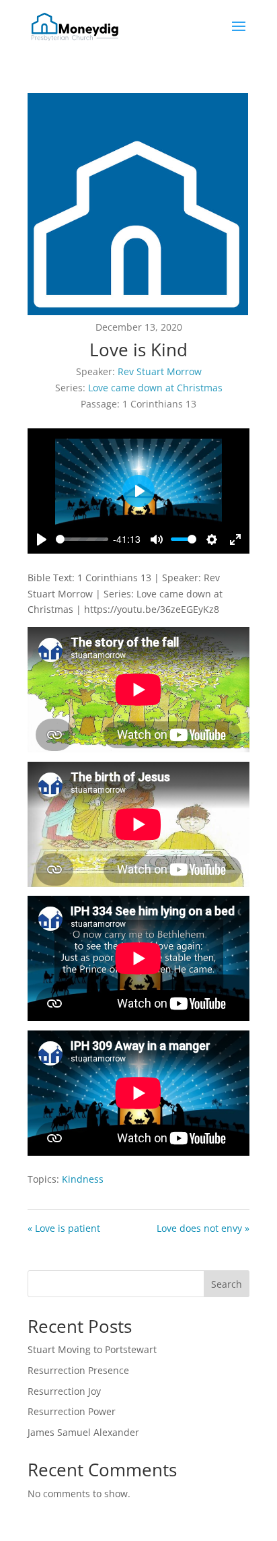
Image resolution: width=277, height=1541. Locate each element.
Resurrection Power (72, 1411)
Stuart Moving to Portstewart (92, 1349)
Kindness (83, 1179)
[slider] (82, 539)
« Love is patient (64, 1228)
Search (226, 1284)
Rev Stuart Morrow (160, 371)
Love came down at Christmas (155, 387)
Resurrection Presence (78, 1370)
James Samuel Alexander (83, 1432)
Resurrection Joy (64, 1391)
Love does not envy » (203, 1228)
